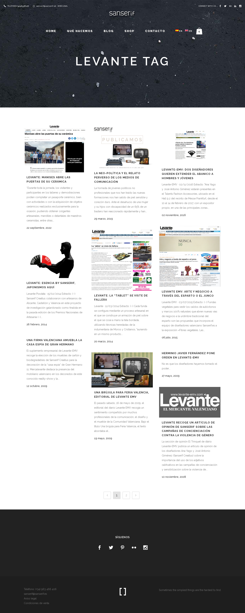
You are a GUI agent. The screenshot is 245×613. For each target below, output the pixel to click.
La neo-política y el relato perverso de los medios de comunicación (117, 177)
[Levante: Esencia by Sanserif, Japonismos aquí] (54, 258)
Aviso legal (30, 598)
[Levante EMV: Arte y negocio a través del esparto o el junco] (189, 256)
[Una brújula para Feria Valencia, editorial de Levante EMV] (122, 369)
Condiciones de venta (36, 603)
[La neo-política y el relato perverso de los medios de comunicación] (122, 146)
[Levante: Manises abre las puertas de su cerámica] (54, 148)
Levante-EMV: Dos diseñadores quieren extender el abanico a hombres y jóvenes (187, 174)
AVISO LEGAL (63, 6)
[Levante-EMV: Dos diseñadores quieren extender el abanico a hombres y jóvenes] (189, 145)
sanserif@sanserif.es (46, 6)
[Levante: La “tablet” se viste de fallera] (122, 260)
